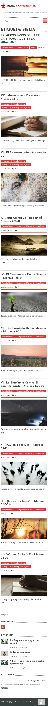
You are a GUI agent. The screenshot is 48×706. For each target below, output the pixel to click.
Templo (14, 684)
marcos (4, 687)
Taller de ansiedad (20, 652)
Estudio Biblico (7, 47)
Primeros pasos (22, 47)
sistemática (20, 684)
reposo (40, 681)
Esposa (7, 681)
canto (10, 684)
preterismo (22, 681)
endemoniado (12, 681)
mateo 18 (18, 681)
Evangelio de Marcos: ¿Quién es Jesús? (16, 107)
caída (2, 681)
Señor (44, 681)
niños (38, 684)
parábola (7, 684)
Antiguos (4, 615)
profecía (2, 684)
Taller (33, 47)
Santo (26, 681)
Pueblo (31, 684)
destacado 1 (6, 104)
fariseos (27, 684)
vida (4, 681)
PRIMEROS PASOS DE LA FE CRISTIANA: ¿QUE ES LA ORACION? (20, 39)
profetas (35, 684)
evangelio (33, 680)
